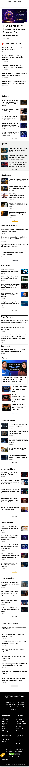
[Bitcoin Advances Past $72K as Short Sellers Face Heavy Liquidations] (4, 214)
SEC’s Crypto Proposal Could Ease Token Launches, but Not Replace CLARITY (10, 584)
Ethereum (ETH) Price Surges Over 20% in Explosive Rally (18, 432)
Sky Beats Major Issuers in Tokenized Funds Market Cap (12, 66)
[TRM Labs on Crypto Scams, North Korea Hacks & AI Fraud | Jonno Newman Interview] (6, 389)
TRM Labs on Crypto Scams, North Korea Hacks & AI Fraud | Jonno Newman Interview (19, 389)
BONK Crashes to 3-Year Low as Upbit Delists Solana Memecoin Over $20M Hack (10, 482)
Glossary (5, 731)
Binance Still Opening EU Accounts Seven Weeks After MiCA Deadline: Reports (13, 679)
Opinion (4, 144)
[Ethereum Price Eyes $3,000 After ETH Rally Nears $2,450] (4, 426)
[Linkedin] (19, 740)
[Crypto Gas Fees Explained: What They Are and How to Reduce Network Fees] (24, 537)
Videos (4, 728)
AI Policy (18, 726)
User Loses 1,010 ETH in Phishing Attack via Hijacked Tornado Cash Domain (18, 440)
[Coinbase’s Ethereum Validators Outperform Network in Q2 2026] (4, 457)
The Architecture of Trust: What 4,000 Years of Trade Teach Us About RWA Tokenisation (18, 157)
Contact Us (6, 739)
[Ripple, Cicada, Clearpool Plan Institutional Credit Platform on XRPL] (24, 303)
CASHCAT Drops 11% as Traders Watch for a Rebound (9, 473)
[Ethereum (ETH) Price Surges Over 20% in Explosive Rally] (4, 433)
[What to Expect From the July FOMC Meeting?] (24, 602)
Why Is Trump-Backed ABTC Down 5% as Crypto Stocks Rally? (13, 635)
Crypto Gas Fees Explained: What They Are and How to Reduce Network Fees (10, 537)
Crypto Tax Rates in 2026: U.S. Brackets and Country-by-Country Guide (10, 528)
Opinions (5, 724)
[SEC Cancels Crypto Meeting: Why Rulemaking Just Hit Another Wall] (23, 118)
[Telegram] (22, 740)
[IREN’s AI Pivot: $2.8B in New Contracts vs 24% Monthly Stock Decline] (24, 609)
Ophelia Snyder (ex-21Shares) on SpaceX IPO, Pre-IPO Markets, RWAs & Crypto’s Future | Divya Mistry (19, 398)
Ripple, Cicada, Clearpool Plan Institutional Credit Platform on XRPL (10, 303)
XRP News (5, 265)
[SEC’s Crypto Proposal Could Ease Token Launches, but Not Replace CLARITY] (24, 584)
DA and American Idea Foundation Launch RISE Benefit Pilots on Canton (14, 642)
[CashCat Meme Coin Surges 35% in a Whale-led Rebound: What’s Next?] (24, 491)
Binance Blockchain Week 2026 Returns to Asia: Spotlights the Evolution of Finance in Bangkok (14, 321)
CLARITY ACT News (9, 225)
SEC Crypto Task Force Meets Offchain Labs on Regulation (14, 628)
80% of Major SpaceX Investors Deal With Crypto (10, 110)
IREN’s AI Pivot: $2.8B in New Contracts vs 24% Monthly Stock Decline (10, 609)
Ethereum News (8, 420)
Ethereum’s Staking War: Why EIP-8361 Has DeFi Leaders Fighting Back (10, 134)
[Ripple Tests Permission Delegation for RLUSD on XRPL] (24, 271)
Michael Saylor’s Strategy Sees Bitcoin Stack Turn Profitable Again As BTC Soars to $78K (17, 195)
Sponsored (5, 346)
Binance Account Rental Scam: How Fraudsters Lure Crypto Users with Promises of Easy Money (10, 103)
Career (4, 741)
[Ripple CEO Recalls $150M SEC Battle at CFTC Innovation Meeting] (24, 294)
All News (5, 719)
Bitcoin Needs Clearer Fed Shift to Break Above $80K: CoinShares (14, 82)
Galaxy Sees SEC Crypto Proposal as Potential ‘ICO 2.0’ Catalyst (14, 74)
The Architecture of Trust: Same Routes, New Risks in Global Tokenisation (18, 150)
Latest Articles (7, 522)
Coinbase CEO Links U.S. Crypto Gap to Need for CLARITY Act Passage (13, 57)
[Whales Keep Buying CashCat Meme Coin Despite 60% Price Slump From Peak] (24, 500)
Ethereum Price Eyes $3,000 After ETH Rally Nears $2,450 (18, 425)
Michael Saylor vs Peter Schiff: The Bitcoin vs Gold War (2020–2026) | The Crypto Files (19, 407)
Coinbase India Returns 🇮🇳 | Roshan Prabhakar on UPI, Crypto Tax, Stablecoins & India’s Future (14, 379)
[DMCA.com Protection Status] (14, 754)
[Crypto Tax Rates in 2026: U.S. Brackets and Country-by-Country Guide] (24, 528)
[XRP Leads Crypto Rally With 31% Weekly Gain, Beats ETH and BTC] (24, 278)
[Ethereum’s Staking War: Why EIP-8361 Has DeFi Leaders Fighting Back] (23, 134)
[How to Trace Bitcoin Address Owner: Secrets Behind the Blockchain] (24, 564)
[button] (3, 1)
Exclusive (5, 96)
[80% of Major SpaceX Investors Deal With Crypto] (23, 111)
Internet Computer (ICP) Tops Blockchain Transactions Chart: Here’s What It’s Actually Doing (10, 126)
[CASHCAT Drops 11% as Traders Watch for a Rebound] (24, 474)
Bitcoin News (6, 175)
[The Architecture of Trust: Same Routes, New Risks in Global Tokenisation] (4, 150)
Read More (14, 138)
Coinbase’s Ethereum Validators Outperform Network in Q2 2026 (18, 456)
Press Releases (7, 317)
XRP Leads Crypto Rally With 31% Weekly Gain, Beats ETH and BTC (10, 278)
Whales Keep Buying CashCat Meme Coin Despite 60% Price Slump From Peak (9, 500)
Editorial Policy (21, 724)
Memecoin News (8, 469)
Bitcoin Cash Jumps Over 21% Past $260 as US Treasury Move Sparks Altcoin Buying (14, 664)
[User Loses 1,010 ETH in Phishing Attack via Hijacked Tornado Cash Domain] (4, 440)
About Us (19, 719)
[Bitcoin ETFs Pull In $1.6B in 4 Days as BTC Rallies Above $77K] (4, 188)
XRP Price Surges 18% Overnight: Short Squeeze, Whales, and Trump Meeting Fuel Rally (10, 285)
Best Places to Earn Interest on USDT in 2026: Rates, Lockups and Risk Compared (13, 350)
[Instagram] (19, 743)
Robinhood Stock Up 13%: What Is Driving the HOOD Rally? (13, 657)
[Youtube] (16, 743)
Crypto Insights (7, 578)
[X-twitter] (16, 740)
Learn (4, 726)
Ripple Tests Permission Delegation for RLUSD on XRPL (14, 49)
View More (14, 413)
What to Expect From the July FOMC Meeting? (9, 601)
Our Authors (20, 721)
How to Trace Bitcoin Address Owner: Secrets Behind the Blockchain (9, 564)
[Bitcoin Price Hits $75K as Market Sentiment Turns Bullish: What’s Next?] (4, 204)
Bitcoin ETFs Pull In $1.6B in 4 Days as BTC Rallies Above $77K (19, 187)
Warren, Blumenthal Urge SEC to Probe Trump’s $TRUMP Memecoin (10, 509)
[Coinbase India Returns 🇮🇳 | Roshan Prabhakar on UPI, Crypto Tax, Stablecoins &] (14, 368)
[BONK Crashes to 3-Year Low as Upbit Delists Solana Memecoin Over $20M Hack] (24, 482)
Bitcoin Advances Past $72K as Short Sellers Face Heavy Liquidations (17, 213)
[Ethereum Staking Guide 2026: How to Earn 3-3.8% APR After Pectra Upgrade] (24, 546)
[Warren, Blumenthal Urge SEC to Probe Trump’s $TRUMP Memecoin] (24, 509)
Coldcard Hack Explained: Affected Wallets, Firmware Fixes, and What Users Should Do (10, 555)
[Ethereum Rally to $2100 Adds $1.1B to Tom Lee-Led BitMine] (4, 449)
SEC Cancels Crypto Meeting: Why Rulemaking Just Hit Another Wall (10, 118)
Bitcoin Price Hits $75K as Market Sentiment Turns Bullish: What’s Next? (18, 204)
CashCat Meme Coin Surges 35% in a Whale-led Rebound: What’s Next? (10, 491)
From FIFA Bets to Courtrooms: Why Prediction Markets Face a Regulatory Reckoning (9, 593)
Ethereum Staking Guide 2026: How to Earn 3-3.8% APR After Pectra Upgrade (9, 546)
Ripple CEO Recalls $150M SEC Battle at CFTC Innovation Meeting (9, 294)
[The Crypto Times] (14, 1)
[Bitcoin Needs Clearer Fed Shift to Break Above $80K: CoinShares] (4, 181)
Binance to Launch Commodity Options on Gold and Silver (13, 328)
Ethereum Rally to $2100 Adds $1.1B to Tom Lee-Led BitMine (17, 449)
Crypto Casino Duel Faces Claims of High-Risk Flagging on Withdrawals (14, 672)
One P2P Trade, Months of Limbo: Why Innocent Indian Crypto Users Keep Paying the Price (18, 164)
